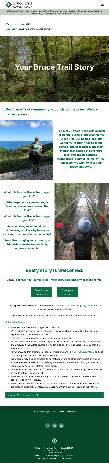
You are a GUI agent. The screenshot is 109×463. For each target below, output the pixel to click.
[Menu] (102, 4)
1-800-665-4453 (58, 450)
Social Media (25, 24)
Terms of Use (65, 458)
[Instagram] (54, 425)
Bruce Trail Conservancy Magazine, (74, 305)
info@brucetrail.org (54, 452)
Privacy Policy (52, 458)
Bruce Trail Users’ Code (82, 352)
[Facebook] (47, 425)
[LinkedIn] (61, 425)
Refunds (41, 458)
